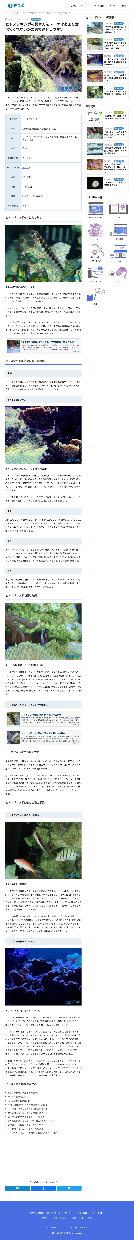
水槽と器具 (82, 1213)
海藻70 (25, 167)
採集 (90, 1217)
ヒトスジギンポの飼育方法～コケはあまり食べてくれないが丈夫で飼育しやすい (46, 13)
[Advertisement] (24, 1156)
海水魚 (73, 5)
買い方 (44, 1217)
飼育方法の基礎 (36, 1213)
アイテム (113, 5)
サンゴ (84, 5)
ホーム (7, 13)
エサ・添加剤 (98, 5)
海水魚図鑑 (14, 13)
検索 (124, 5)
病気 (74, 1217)
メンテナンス (59, 1217)
